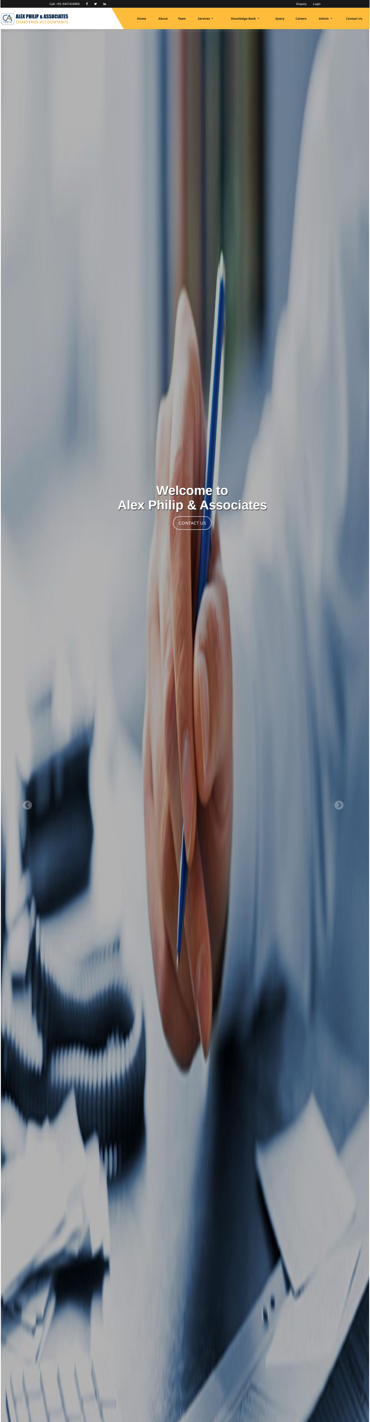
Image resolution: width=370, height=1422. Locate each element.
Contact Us (354, 18)
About (163, 18)
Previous (28, 806)
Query (279, 18)
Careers (301, 18)
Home (141, 18)
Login (317, 4)
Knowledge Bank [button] (244, 18)
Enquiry (301, 4)
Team (182, 18)
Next (338, 806)
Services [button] (204, 18)
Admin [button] (324, 18)
